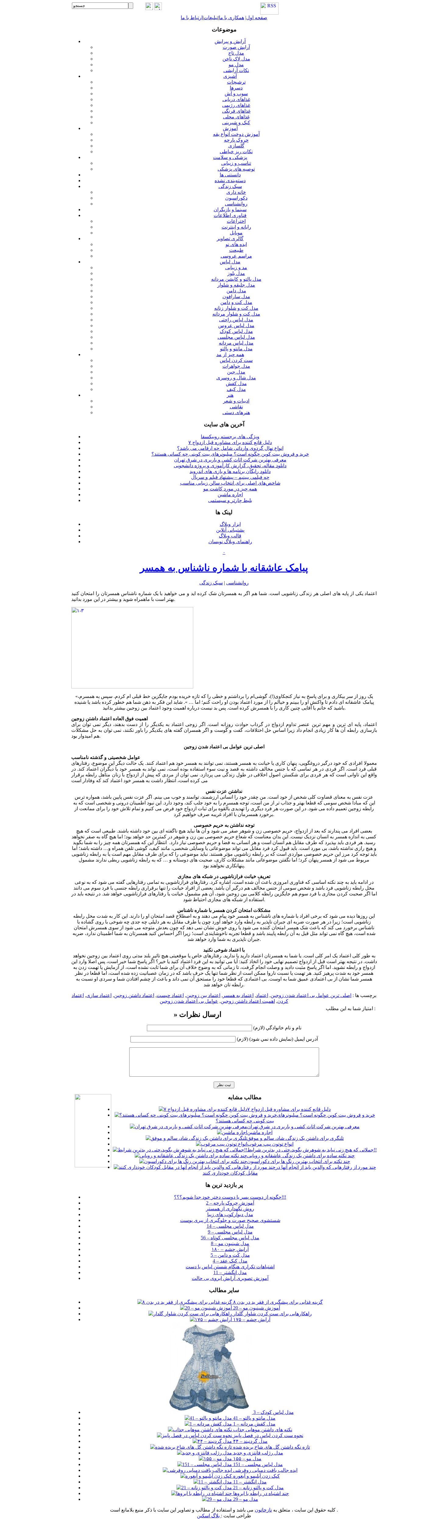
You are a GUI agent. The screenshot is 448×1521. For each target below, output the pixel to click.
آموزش (230, 128)
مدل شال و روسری (236, 377)
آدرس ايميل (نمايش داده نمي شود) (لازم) (277, 1039)
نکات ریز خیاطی (236, 151)
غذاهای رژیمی (236, 105)
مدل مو (236, 64)
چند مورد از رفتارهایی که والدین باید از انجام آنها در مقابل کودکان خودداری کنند (289, 1170)
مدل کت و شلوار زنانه (236, 308)
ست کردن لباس (236, 360)
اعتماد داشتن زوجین (134, 995)
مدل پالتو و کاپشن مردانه (236, 279)
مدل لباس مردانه (236, 342)
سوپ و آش (236, 93)
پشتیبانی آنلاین (230, 530)
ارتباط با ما (192, 17)
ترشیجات (236, 82)
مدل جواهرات (236, 366)
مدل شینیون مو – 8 (230, 1243)
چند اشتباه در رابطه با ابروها (260, 1493)
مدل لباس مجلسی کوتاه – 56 (230, 1237)
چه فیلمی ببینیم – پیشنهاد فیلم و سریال (230, 477)
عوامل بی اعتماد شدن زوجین (189, 1001)
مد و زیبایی (236, 267)
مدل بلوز (236, 273)
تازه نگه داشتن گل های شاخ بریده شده (271, 1447)
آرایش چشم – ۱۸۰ (230, 1249)
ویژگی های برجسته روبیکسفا (230, 436)
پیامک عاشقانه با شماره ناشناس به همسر (224, 567)
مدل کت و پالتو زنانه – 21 (258, 1487)
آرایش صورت (236, 47)
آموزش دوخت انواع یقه (236, 134)
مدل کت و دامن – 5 (230, 1255)
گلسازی (236, 145)
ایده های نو (236, 244)
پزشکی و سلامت (230, 157)
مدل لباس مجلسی (236, 337)
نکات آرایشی (236, 70)
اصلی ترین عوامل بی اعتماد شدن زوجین (311, 995)
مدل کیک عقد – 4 (230, 1260)
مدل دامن (236, 290)
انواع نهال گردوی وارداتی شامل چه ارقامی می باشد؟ (230, 448)
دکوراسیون (236, 198)
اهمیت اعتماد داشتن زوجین (248, 1001)
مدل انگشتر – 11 (230, 1272)
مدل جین (236, 371)
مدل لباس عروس (236, 325)
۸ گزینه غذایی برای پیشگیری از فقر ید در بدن (277, 1302)
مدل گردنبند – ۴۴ (250, 1441)
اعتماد (262, 995)
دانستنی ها (230, 174)
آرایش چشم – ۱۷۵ (251, 1319)
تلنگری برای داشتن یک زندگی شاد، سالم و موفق (295, 1138)
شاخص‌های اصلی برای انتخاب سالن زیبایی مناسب (230, 483)
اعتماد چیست (170, 995)
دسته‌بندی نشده (230, 180)
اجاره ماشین (230, 494)
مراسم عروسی (236, 255)
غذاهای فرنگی (236, 111)
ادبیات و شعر (236, 400)
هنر (230, 395)
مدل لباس (230, 261)
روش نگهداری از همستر (230, 1208)
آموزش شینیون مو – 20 (256, 1307)
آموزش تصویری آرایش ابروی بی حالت (230, 1278)
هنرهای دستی (236, 412)
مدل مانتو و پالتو (236, 348)
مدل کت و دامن (236, 302)
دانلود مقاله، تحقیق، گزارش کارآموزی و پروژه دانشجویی (230, 465)
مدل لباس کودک (236, 331)
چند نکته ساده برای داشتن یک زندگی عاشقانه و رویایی (301, 1155)
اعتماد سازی (99, 995)
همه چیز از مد (230, 354)
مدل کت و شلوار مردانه (236, 313)
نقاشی (236, 406)
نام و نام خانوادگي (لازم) (277, 1027)
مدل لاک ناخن (236, 58)
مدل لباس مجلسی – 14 (230, 1226)
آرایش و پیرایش (230, 41)
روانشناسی (236, 203)
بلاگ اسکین (209, 1515)
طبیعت (236, 250)
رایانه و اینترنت (236, 226)
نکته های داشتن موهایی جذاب (262, 1429)
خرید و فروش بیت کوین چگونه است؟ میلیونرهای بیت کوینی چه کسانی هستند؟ (230, 454)
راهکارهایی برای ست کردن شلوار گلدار (272, 1313)
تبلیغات (211, 17)
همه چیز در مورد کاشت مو (230, 488)
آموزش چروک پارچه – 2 (230, 1202)
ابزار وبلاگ (230, 524)
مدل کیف (236, 389)
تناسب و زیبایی (236, 163)
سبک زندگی (230, 186)
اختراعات (236, 221)
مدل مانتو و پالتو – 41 (254, 1418)
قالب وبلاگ (230, 535)
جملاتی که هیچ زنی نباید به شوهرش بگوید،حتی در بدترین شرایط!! (312, 1149)
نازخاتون (263, 1509)
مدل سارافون (236, 296)
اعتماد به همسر (238, 995)
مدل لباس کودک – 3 (273, 1412)
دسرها (236, 87)
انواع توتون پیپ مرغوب (270, 1144)
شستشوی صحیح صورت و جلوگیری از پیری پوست (230, 1220)
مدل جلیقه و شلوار (236, 284)
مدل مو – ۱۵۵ (246, 1458)
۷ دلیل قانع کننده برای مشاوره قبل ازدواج (230, 442)
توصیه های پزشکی (236, 169)
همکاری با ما (231, 17)
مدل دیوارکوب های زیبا (230, 1214)
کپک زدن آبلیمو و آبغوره (256, 1476)
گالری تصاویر (230, 238)
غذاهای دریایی (236, 99)
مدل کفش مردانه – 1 (254, 1423)
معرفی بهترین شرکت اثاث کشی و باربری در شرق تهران (230, 459)
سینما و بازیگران (230, 209)
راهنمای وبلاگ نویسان (230, 541)
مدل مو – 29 (245, 1499)
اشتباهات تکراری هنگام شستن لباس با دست (230, 1266)
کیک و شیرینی (236, 122)
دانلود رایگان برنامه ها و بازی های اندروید (230, 471)
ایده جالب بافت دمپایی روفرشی (264, 1470)
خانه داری (236, 192)
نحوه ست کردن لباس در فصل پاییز (267, 1435)
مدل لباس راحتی (236, 319)
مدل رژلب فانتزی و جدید (257, 1452)
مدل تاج (236, 53)
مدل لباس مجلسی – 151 (257, 1464)
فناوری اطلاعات (230, 215)
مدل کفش (236, 383)
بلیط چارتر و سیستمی (230, 500)
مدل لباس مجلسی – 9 (230, 1231)
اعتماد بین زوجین (203, 995)
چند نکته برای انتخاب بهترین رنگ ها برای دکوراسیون (298, 1161)
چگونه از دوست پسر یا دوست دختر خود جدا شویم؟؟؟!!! (230, 1197)
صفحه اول (256, 17)
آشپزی (230, 76)
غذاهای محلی (236, 116)
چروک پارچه (236, 140)
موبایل (236, 232)
